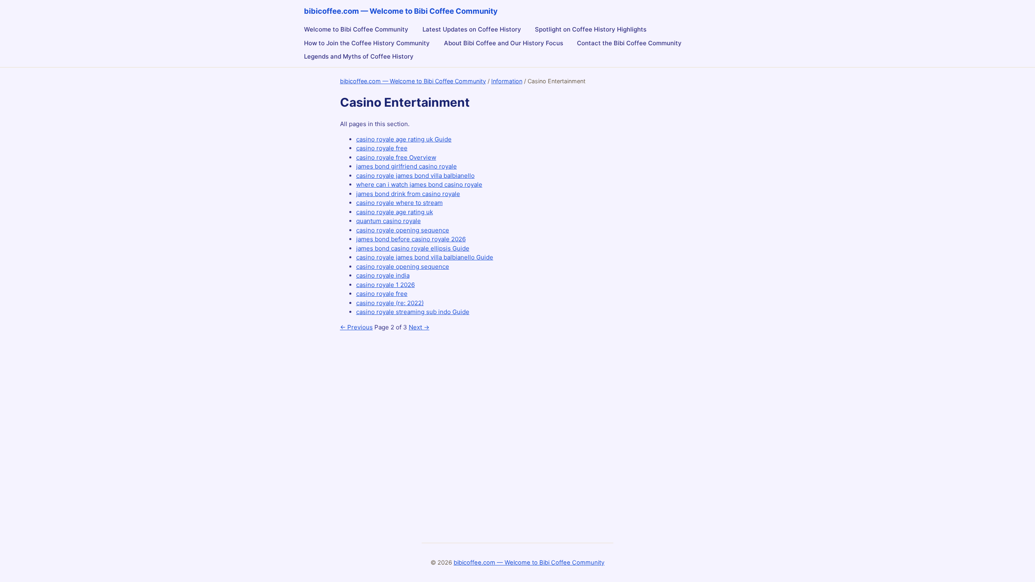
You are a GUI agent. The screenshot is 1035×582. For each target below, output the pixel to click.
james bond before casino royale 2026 (411, 239)
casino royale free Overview (396, 157)
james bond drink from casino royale (408, 194)
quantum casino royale (388, 221)
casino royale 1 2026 (385, 285)
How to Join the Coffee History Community (367, 43)
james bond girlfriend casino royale (406, 166)
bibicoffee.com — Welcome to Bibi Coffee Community (413, 81)
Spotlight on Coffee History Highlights (590, 29)
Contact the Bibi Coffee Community (629, 43)
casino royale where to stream (399, 203)
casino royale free (382, 148)
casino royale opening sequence (402, 230)
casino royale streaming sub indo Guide (412, 312)
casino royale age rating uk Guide (404, 139)
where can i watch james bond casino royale (419, 184)
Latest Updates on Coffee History (471, 29)
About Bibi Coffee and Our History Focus (503, 43)
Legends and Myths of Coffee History (359, 56)
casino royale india (383, 275)
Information (506, 81)
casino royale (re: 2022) (390, 303)
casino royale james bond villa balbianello (415, 175)
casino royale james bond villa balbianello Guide (424, 257)
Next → (419, 327)
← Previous (356, 327)
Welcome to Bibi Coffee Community (356, 29)
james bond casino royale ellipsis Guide (412, 248)
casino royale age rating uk (394, 212)
